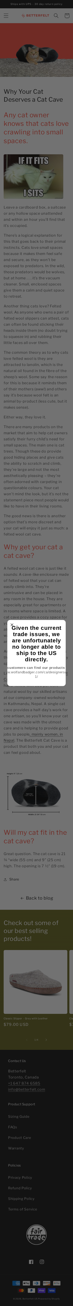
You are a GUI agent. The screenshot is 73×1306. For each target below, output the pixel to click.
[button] (12, 624)
